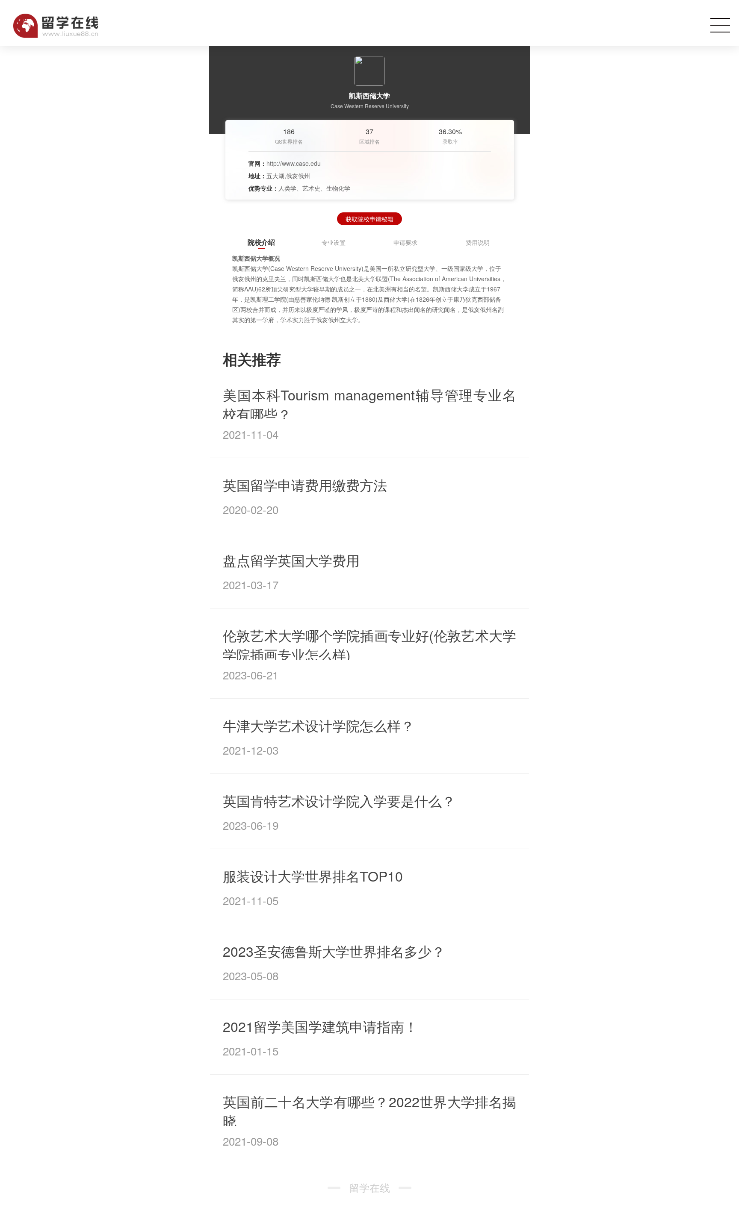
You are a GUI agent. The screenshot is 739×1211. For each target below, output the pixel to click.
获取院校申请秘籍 (369, 219)
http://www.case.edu (293, 163)
